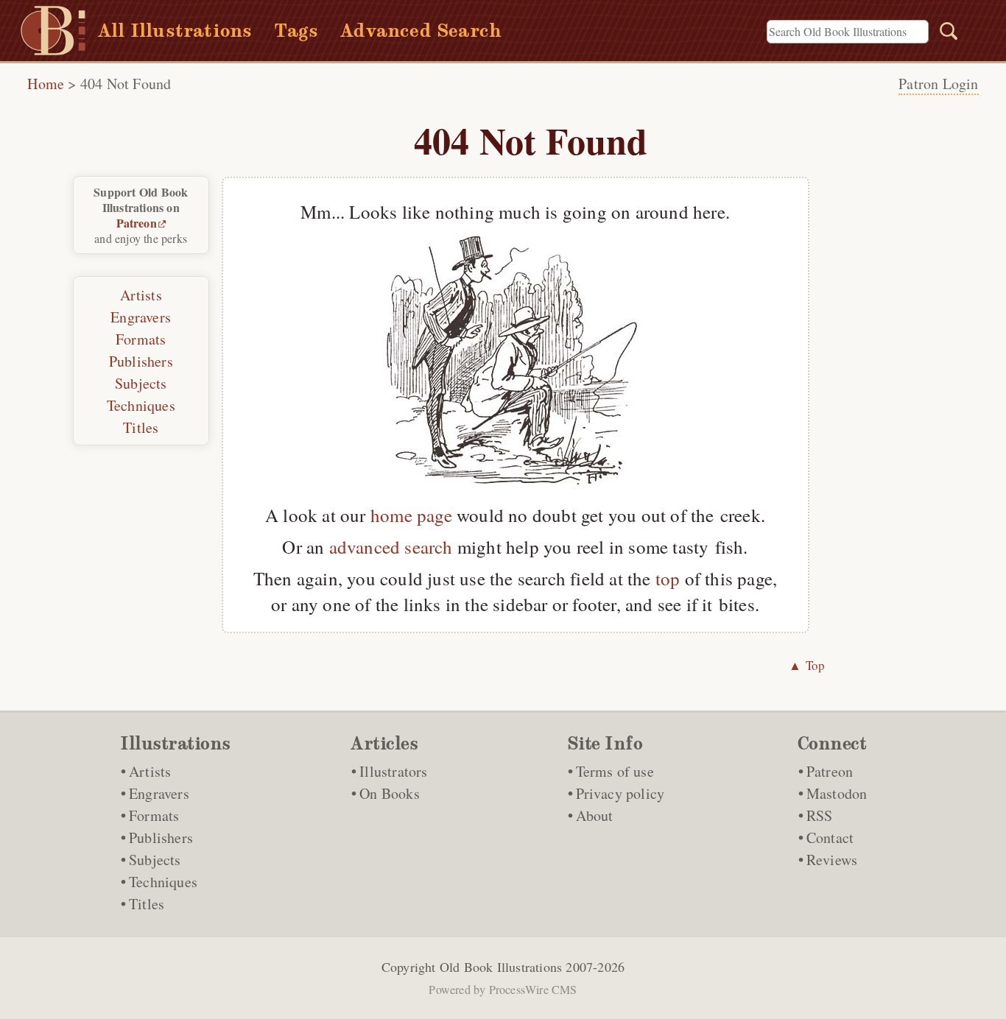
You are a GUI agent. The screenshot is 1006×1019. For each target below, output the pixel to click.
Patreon (136, 222)
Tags (296, 30)
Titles (140, 427)
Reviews (831, 860)
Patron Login (938, 84)
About (594, 815)
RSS (819, 815)
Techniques (141, 405)
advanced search (391, 547)
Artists (141, 295)
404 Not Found (126, 84)
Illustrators (393, 771)
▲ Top (807, 665)
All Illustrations (175, 30)
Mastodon (837, 793)
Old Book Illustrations (501, 967)
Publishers (141, 361)
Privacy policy (620, 793)
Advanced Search (421, 30)
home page (411, 515)
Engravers (140, 317)
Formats (141, 339)
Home (45, 84)
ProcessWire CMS (533, 989)
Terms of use (615, 771)
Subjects (141, 383)
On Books (389, 793)
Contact (830, 837)
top (667, 578)
